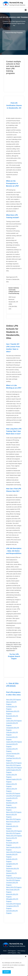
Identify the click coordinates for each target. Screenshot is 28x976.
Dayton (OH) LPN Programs (14, 763)
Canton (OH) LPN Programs (14, 720)
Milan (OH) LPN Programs (13, 819)
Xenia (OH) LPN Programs (13, 903)
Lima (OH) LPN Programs (13, 795)
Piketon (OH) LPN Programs (14, 835)
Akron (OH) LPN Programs (13, 699)
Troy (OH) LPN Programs (13, 880)
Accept (6, 972)
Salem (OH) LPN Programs (13, 852)
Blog (19, 952)
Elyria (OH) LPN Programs (13, 765)
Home (5, 950)
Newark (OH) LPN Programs (14, 831)
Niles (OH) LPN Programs (13, 833)
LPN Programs (12, 952)
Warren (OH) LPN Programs (14, 887)
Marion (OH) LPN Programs (13, 812)
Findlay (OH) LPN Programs (14, 767)
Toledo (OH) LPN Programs (13, 878)
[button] (25, 956)
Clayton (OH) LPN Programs (14, 741)
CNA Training (21, 950)
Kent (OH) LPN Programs (13, 793)
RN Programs (12, 950)
